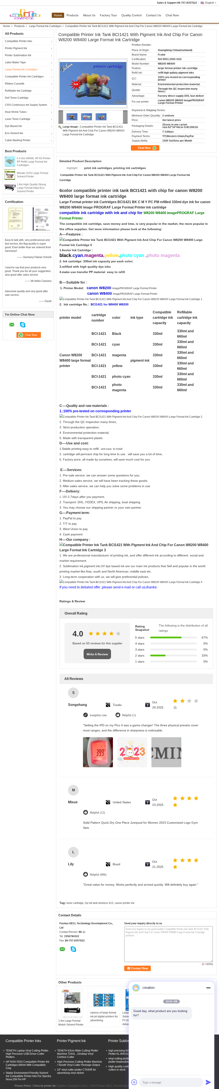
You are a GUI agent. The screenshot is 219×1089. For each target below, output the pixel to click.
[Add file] (134, 1082)
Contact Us (153, 15)
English (209, 2)
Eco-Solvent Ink (14, 133)
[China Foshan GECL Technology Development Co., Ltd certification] (15, 218)
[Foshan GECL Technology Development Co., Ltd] (61, 117)
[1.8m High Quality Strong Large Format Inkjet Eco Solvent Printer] (10, 187)
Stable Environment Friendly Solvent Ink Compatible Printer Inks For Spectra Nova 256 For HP (28, 1076)
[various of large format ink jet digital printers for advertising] (104, 1000)
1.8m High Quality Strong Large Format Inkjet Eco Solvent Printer (31, 188)
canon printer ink (124, 903)
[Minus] (208, 987)
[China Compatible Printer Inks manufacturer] (27, 14)
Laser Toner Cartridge (17, 119)
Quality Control (131, 15)
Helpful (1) (129, 715)
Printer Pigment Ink (16, 48)
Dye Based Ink (13, 126)
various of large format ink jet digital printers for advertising (104, 1016)
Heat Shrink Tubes (16, 111)
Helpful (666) (98, 874)
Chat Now (172, 15)
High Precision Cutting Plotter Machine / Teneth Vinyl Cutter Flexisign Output (79, 1063)
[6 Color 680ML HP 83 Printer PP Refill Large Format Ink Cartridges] (10, 161)
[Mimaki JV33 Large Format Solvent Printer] (10, 174)
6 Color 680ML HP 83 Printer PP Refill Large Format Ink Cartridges (33, 162)
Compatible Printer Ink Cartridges (24, 76)
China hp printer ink (44, 1085)
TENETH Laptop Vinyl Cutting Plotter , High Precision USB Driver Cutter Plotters (28, 1054)
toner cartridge (75, 903)
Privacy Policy (23, 1085)
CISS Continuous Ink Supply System (26, 104)
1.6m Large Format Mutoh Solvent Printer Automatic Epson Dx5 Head (70, 1026)
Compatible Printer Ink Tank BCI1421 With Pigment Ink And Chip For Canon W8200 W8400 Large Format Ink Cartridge (93, 130)
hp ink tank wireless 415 (99, 903)
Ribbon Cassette (14, 83)
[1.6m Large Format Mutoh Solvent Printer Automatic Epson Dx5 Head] (72, 1004)
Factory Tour (108, 15)
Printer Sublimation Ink (18, 55)
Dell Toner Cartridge (16, 97)
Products (72, 15)
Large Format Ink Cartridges (45, 26)
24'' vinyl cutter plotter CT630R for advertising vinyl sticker (76, 1071)
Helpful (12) (97, 812)
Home (58, 15)
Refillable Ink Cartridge (18, 90)
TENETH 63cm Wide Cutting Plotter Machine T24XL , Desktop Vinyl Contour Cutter (77, 1054)
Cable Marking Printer (17, 140)
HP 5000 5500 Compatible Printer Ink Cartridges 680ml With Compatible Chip (27, 1065)
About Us (89, 15)
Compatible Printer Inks (18, 41)
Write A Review (97, 654)
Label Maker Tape (15, 62)
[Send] (208, 1082)
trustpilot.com (98, 715)
